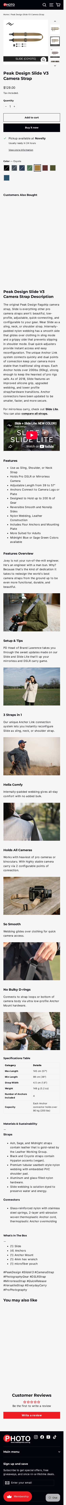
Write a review (32, 1415)
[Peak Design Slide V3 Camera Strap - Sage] (16, 260)
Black (6, 168)
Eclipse (45, 168)
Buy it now (31, 127)
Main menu (11, 1451)
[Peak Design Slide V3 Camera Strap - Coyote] (20, 260)
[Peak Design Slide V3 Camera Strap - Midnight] (13, 260)
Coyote (37, 168)
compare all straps (34, 413)
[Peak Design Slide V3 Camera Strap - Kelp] (9, 263)
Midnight (22, 168)
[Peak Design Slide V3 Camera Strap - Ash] (9, 260)
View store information (21, 150)
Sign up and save (15, 1463)
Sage (30, 168)
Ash (14, 168)
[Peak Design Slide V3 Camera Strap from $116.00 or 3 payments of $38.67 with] (12, 229)
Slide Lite (52, 409)
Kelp (53, 168)
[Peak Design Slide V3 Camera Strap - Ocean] (13, 263)
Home (6, 14)
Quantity (8, 100)
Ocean (6, 178)
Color (12, 161)
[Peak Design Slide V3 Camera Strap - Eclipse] (5, 263)
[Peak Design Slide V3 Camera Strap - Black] (5, 260)
